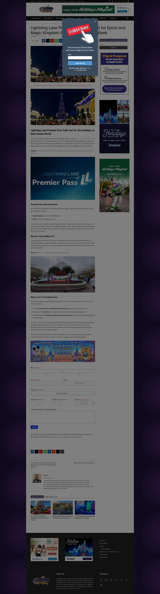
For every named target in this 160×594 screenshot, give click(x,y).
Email (69, 54)
